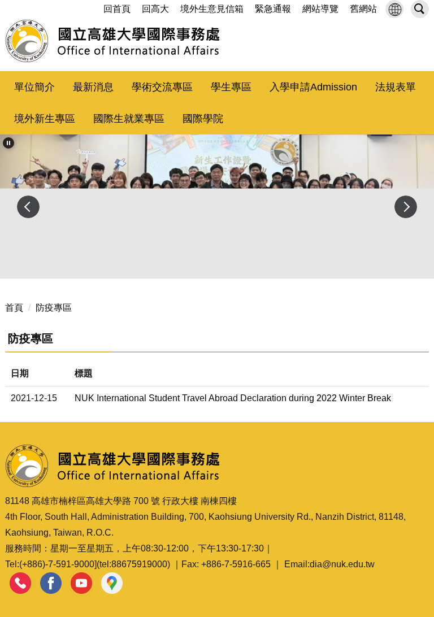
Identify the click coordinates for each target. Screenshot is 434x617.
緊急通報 (273, 9)
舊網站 (363, 9)
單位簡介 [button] (34, 87)
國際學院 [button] (203, 118)
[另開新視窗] (20, 583)
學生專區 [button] (231, 87)
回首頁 (117, 9)
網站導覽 (320, 9)
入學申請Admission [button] (313, 87)
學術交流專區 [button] (162, 87)
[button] (394, 9)
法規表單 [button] (395, 87)
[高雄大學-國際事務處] (112, 41)
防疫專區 (54, 307)
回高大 (155, 9)
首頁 (14, 307)
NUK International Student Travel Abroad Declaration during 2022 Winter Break (233, 398)
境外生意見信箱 (212, 9)
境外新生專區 (44, 118)
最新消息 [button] (93, 87)
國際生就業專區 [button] (128, 118)
